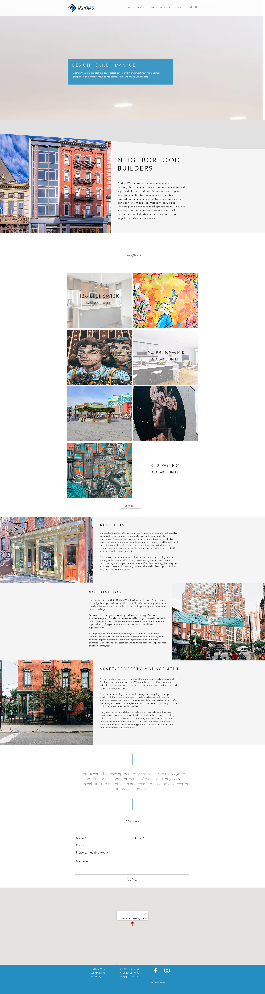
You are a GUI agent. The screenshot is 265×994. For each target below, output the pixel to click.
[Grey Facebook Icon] (191, 8)
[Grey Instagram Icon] (196, 8)
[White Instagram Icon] (167, 970)
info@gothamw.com (129, 976)
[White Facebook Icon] (155, 970)
